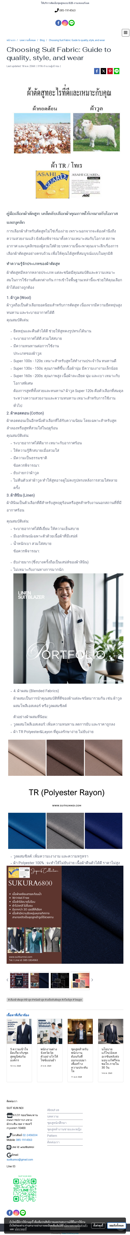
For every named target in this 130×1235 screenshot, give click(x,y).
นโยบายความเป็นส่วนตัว (76, 1225)
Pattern (52, 1135)
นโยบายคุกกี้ (21, 1229)
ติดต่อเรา (53, 1142)
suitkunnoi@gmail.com (20, 1159)
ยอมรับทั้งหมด (117, 1225)
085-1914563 (23, 1140)
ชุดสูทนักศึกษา (57, 1123)
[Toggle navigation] (125, 32)
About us (53, 1110)
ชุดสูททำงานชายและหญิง (64, 1129)
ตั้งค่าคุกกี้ (98, 1225)
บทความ (53, 1116)
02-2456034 (30, 1135)
